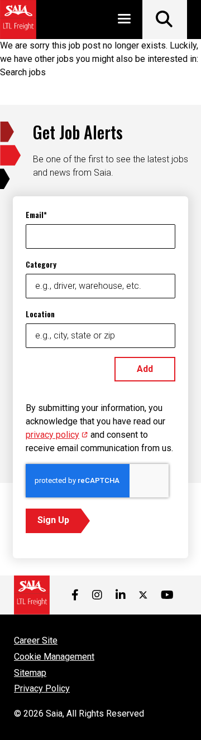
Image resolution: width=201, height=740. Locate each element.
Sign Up (53, 520)
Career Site (36, 640)
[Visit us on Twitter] (143, 595)
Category (41, 264)
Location (40, 314)
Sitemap (30, 673)
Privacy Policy (42, 688)
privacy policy (57, 434)
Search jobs (23, 72)
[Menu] (124, 21)
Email (35, 214)
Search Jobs (164, 19)
